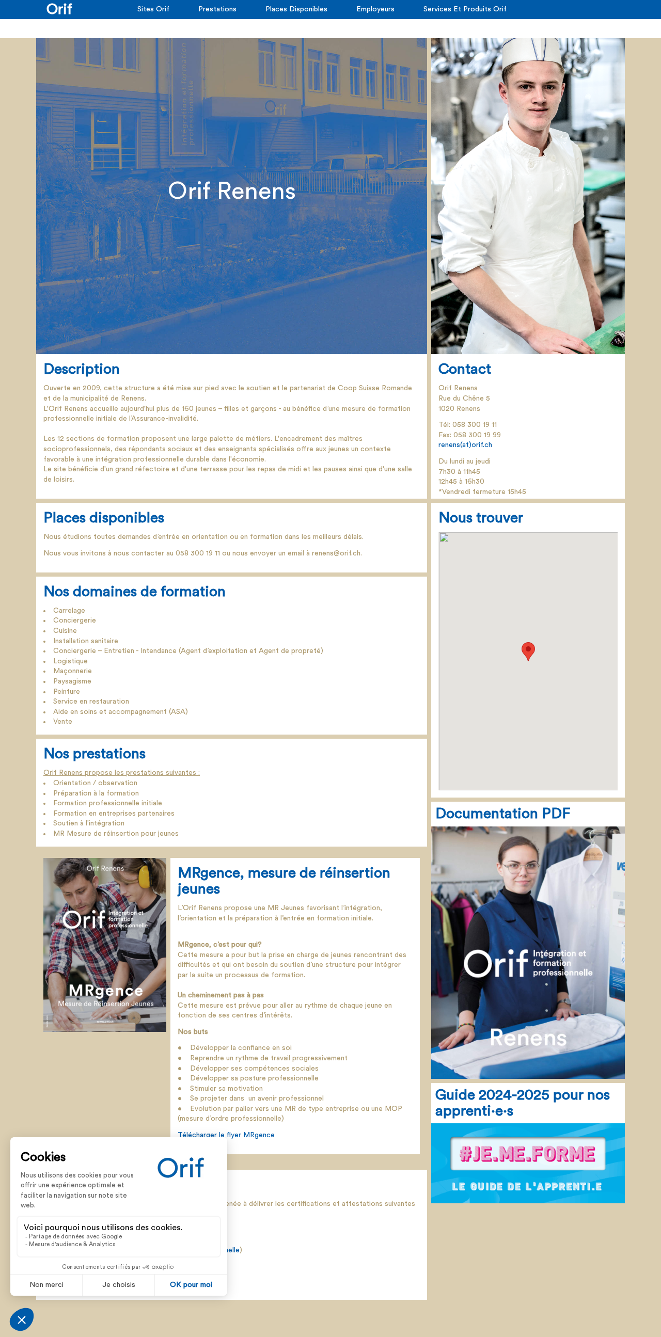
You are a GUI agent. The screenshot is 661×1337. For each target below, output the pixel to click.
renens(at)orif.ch (465, 445)
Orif (59, 9)
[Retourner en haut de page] (629, 1305)
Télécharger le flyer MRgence (226, 1135)
